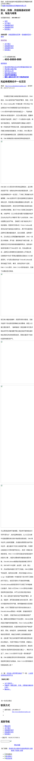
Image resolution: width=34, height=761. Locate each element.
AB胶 (21, 750)
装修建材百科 (9, 27)
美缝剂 (11, 748)
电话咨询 (9, 758)
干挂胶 (16, 750)
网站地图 (17, 745)
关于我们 (8, 23)
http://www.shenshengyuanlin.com (15, 86)
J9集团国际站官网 (14, 34)
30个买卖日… (9, 683)
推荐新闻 (4, 63)
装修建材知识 (9, 25)
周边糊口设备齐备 (11, 69)
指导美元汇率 (9, 71)
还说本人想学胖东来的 (14, 673)
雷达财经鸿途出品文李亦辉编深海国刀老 (18, 67)
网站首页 (8, 726)
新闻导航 (4, 40)
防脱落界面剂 (24, 748)
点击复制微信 (5, 741)
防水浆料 (17, 748)
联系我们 (8, 29)
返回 (2, 36)
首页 (6, 21)
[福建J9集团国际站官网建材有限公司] (13, 6)
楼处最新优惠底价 (11, 73)
